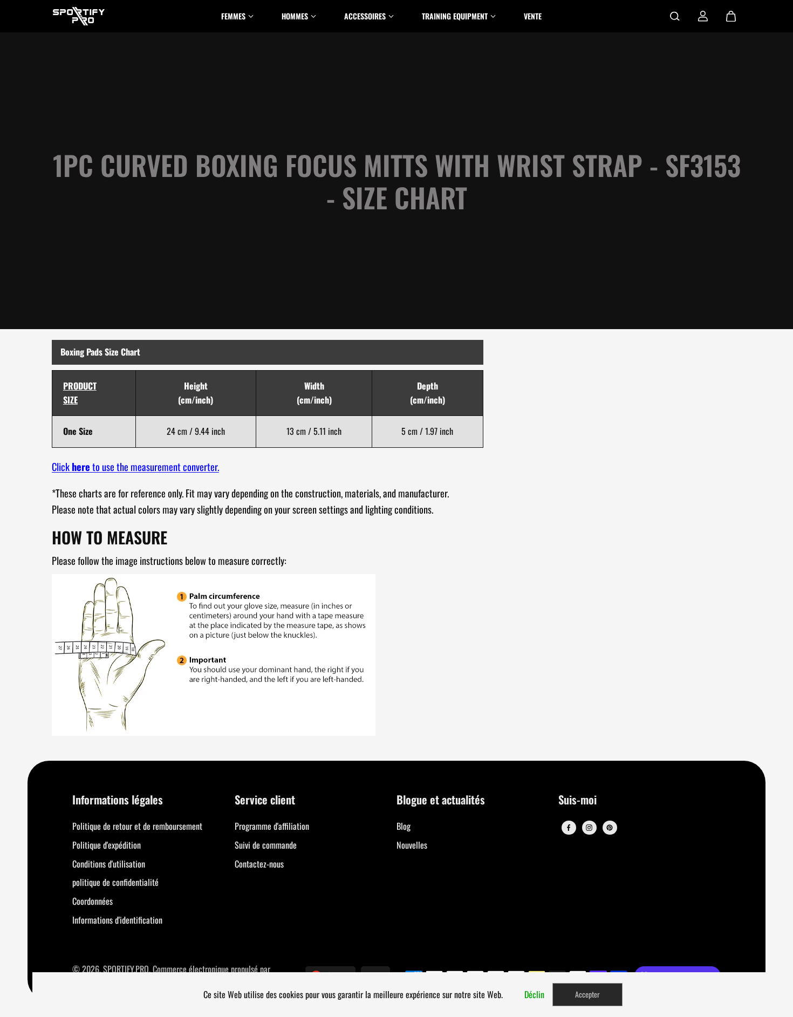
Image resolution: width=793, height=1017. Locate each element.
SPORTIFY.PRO (126, 969)
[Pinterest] (609, 827)
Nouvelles (411, 844)
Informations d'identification (117, 919)
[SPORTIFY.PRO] (79, 16)
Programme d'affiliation (272, 826)
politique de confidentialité (115, 882)
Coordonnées (92, 901)
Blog (403, 826)
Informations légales (117, 800)
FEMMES (233, 16)
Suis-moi (577, 800)
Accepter (587, 994)
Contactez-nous (259, 863)
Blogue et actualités (440, 800)
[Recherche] (675, 16)
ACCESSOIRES (365, 16)
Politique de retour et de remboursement (137, 826)
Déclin (534, 994)
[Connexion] (703, 16)
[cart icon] (731, 16)
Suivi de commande (266, 844)
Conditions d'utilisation (108, 863)
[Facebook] (568, 827)
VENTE (533, 16)
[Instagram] (589, 827)
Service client (265, 800)
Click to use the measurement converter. (135, 466)
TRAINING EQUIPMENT (455, 16)
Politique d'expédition (106, 844)
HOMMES (295, 16)
